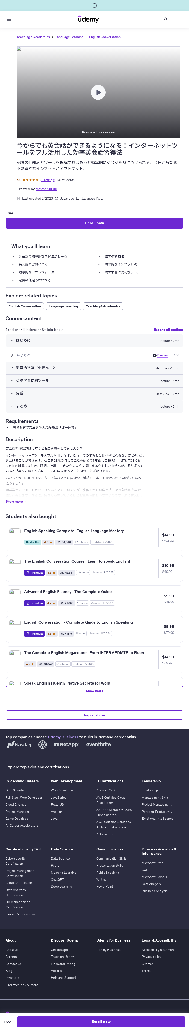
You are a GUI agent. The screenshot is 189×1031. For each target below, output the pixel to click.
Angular (56, 812)
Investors (12, 978)
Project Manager (17, 812)
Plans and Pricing (63, 964)
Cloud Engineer (17, 804)
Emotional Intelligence (158, 818)
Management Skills (155, 797)
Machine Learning (64, 872)
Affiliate (56, 971)
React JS (57, 804)
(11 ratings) (47, 180)
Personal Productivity (157, 812)
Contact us (13, 964)
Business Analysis (155, 891)
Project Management (157, 804)
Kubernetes (104, 834)
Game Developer (18, 818)
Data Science (60, 858)
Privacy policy (151, 957)
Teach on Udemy (63, 957)
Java (54, 818)
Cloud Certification (19, 883)
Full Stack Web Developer (24, 797)
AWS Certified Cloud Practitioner (111, 800)
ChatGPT (57, 879)
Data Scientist (16, 790)
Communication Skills (111, 858)
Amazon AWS (105, 790)
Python (56, 865)
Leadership (150, 790)
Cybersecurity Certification (16, 861)
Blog (9, 971)
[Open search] (166, 19)
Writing (101, 879)
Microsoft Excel (153, 863)
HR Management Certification (18, 904)
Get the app (59, 950)
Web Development (64, 790)
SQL (145, 870)
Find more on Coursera (22, 985)
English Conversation (105, 37)
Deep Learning (61, 886)
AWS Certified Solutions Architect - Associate (113, 824)
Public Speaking (107, 872)
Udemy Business (63, 737)
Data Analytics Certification (16, 892)
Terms (146, 971)
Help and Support (63, 978)
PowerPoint (104, 886)
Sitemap (148, 964)
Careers (11, 957)
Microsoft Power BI (155, 877)
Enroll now (94, 223)
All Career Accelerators (22, 825)
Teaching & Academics (33, 37)
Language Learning (69, 37)
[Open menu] (9, 19)
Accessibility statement (158, 950)
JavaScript (58, 797)
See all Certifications (20, 914)
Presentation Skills (109, 865)
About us (12, 950)
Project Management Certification (20, 873)
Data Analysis (151, 884)
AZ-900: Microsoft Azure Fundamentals (114, 812)
